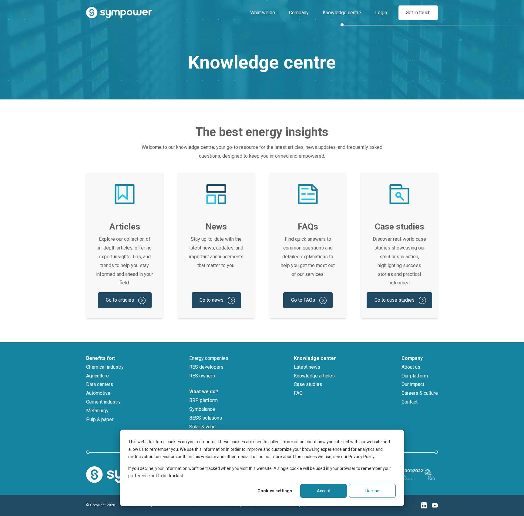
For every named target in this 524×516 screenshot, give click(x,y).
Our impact (412, 384)
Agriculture (97, 376)
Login (381, 12)
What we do (262, 12)
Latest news (307, 367)
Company (299, 12)
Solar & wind (202, 427)
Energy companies (208, 358)
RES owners (202, 376)
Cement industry (103, 402)
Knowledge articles (314, 376)
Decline (372, 490)
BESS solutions (205, 418)
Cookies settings (274, 490)
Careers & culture (419, 393)
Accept (324, 490)
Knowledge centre (342, 12)
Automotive (98, 393)
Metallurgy (97, 411)
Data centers (99, 384)
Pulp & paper (99, 419)
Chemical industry (105, 367)
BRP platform (203, 400)
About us (410, 367)
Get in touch (418, 12)
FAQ (298, 393)
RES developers (206, 367)
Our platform (414, 376)
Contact (409, 402)
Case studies (308, 384)
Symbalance (202, 409)
